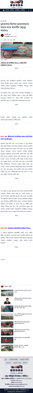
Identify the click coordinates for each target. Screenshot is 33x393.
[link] (3, 21)
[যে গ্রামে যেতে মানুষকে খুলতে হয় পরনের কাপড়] (7, 293)
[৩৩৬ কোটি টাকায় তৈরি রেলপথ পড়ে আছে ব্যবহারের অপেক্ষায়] (7, 316)
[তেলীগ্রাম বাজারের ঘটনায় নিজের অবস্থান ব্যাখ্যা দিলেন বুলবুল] (7, 301)
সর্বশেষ (7, 10)
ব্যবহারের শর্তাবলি (24, 359)
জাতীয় (12, 10)
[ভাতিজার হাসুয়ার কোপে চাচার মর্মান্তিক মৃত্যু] (7, 340)
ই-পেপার (19, 7)
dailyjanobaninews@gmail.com (18, 384)
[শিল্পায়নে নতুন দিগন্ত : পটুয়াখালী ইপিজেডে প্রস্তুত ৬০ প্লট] (7, 348)
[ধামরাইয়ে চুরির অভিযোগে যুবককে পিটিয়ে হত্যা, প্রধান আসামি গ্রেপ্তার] (7, 308)
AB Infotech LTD (21, 392)
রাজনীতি (17, 10)
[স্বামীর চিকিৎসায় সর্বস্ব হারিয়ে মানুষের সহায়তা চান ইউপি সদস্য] (7, 324)
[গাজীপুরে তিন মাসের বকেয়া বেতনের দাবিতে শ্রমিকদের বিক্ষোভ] (7, 332)
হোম (6, 359)
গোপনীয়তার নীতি (13, 359)
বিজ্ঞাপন (25, 363)
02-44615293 (18, 382)
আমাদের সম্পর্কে (17, 363)
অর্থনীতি (23, 10)
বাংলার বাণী (3, 21)
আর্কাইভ (13, 7)
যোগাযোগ (8, 363)
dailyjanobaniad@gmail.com (16, 386)
